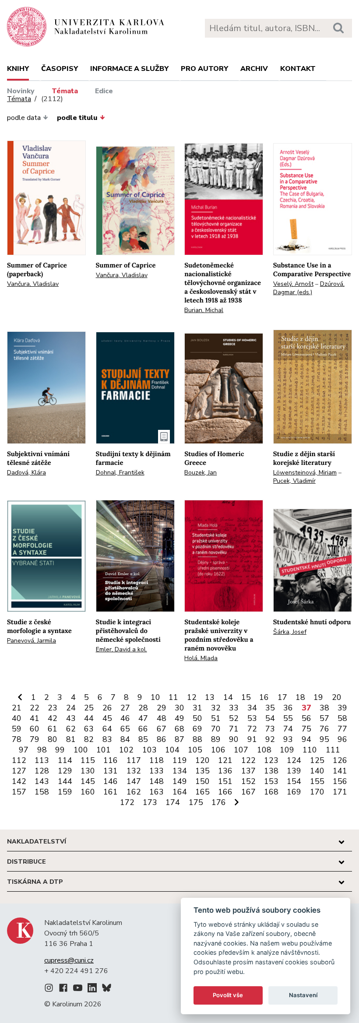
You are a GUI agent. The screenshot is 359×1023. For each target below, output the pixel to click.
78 (16, 739)
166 (225, 792)
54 (270, 718)
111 (333, 750)
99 (60, 750)
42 (52, 718)
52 (234, 718)
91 (252, 739)
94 (306, 739)
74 (288, 729)
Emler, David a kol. (121, 649)
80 (52, 739)
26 (107, 708)
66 (143, 729)
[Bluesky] (106, 989)
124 (294, 760)
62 (71, 729)
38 (324, 708)
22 (34, 708)
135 (202, 771)
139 (294, 771)
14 (228, 697)
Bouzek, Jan (200, 472)
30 (179, 708)
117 (134, 760)
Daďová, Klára (26, 472)
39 (342, 708)
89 (216, 739)
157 (19, 792)
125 (317, 760)
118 (156, 760)
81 (71, 739)
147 (134, 781)
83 (107, 739)
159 (65, 792)
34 (252, 708)
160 (88, 792)
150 (202, 781)
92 (270, 739)
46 (125, 718)
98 (42, 750)
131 (110, 771)
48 (161, 718)
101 (103, 750)
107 (241, 750)
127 (19, 771)
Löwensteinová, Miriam (305, 472)
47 (143, 718)
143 (42, 781)
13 (210, 697)
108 (264, 750)
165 (202, 792)
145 (88, 781)
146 (110, 781)
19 (318, 697)
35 (270, 708)
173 (150, 802)
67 (161, 729)
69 (197, 729)
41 (34, 718)
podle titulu (77, 118)
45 (107, 718)
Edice (104, 91)
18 (300, 697)
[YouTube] (77, 989)
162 (134, 792)
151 (225, 781)
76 (324, 729)
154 (294, 781)
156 (340, 781)
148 (156, 781)
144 (65, 781)
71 (234, 729)
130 (88, 771)
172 (127, 802)
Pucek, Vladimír (294, 481)
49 (179, 718)
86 (161, 739)
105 (195, 750)
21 (16, 708)
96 (342, 739)
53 (252, 718)
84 (125, 739)
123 (271, 760)
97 (23, 750)
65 (125, 729)
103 (149, 750)
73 (270, 729)
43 (71, 718)
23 (52, 708)
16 (264, 697)
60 (34, 729)
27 (125, 708)
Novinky (21, 91)
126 (340, 760)
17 (282, 697)
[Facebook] (63, 989)
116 (110, 760)
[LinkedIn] (92, 989)
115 (88, 760)
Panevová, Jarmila (31, 640)
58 (342, 718)
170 (317, 792)
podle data (24, 118)
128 (42, 771)
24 (71, 708)
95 (324, 739)
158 (42, 792)
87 (179, 739)
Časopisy (59, 69)
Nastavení (303, 994)
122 (248, 760)
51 (216, 718)
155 (317, 781)
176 (218, 802)
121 (225, 760)
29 (161, 708)
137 (248, 771)
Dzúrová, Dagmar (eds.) (309, 288)
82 (89, 739)
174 (172, 802)
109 (287, 750)
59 (16, 729)
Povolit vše (228, 994)
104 (172, 750)
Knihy (18, 69)
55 (288, 718)
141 (340, 771)
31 (197, 708)
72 (252, 729)
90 (234, 739)
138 (271, 771)
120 (202, 760)
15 (246, 697)
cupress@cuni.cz (69, 960)
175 (196, 802)
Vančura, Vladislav (33, 284)
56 (306, 718)
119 (179, 760)
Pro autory (204, 69)
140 (317, 771)
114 (65, 760)
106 (218, 750)
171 (340, 792)
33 (234, 708)
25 (89, 708)
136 (225, 771)
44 (89, 718)
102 (126, 750)
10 (155, 697)
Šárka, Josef (289, 632)
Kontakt (298, 69)
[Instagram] (48, 989)
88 (197, 739)
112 (19, 760)
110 (310, 750)
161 (110, 792)
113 (42, 760)
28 (143, 708)
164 (179, 792)
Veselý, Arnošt (293, 284)
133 (156, 771)
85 (143, 739)
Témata (65, 91)
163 (156, 792)
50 (197, 718)
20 (336, 697)
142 (19, 781)
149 (179, 781)
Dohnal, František (120, 472)
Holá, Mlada (201, 658)
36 (288, 708)
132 (134, 771)
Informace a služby (129, 69)
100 (81, 750)
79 (34, 739)
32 (216, 708)
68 (179, 729)
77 (342, 729)
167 (248, 792)
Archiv (254, 69)
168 (271, 792)
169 (294, 792)
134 (179, 771)
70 (216, 729)
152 (248, 781)
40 (16, 718)
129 (65, 771)
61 (52, 729)
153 (271, 781)
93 (288, 739)
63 (89, 729)
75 (306, 729)
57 (324, 718)
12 (192, 697)
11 (173, 697)
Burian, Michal (203, 310)
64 (107, 729)
